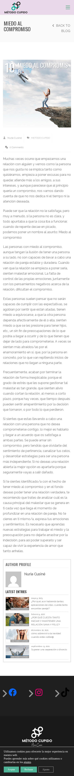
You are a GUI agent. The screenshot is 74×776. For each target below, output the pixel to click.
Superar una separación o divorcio (49, 649)
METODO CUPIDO (40, 138)
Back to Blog (62, 28)
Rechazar (28, 769)
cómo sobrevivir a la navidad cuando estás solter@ (46, 635)
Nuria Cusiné (14, 138)
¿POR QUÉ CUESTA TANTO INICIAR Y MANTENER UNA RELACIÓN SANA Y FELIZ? (46, 621)
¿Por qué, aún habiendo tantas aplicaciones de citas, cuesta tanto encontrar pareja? (49, 605)
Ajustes (46, 769)
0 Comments (16, 147)
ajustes (27, 762)
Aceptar (11, 769)
